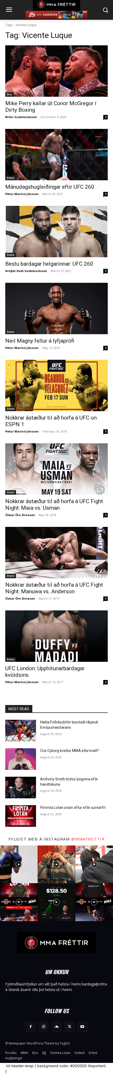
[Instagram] (43, 1027)
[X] (69, 1027)
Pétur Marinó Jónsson (22, 194)
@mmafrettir (88, 839)
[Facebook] (30, 1027)
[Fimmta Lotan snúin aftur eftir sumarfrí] (20, 816)
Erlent (10, 178)
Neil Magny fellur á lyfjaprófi (39, 341)
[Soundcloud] (56, 1027)
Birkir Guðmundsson (21, 117)
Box (9, 94)
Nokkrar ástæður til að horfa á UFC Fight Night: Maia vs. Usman (54, 504)
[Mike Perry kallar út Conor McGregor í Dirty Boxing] (56, 71)
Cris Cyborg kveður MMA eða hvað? (69, 751)
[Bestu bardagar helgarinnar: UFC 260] (56, 231)
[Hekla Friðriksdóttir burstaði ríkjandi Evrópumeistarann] (20, 730)
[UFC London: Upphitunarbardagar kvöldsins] (56, 636)
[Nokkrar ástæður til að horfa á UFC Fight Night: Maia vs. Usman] (56, 469)
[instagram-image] (19, 864)
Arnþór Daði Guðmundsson (26, 271)
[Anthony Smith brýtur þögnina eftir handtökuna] (20, 787)
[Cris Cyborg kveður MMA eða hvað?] (20, 759)
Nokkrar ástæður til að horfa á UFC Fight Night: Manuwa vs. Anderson (54, 588)
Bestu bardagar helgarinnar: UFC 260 (49, 264)
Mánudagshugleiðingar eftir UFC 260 (49, 187)
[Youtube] (82, 1027)
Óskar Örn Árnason (20, 515)
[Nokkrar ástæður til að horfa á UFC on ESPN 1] (56, 385)
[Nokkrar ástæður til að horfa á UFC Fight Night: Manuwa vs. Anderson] (56, 552)
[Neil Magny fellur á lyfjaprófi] (56, 308)
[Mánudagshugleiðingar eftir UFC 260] (56, 154)
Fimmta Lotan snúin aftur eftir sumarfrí (72, 807)
